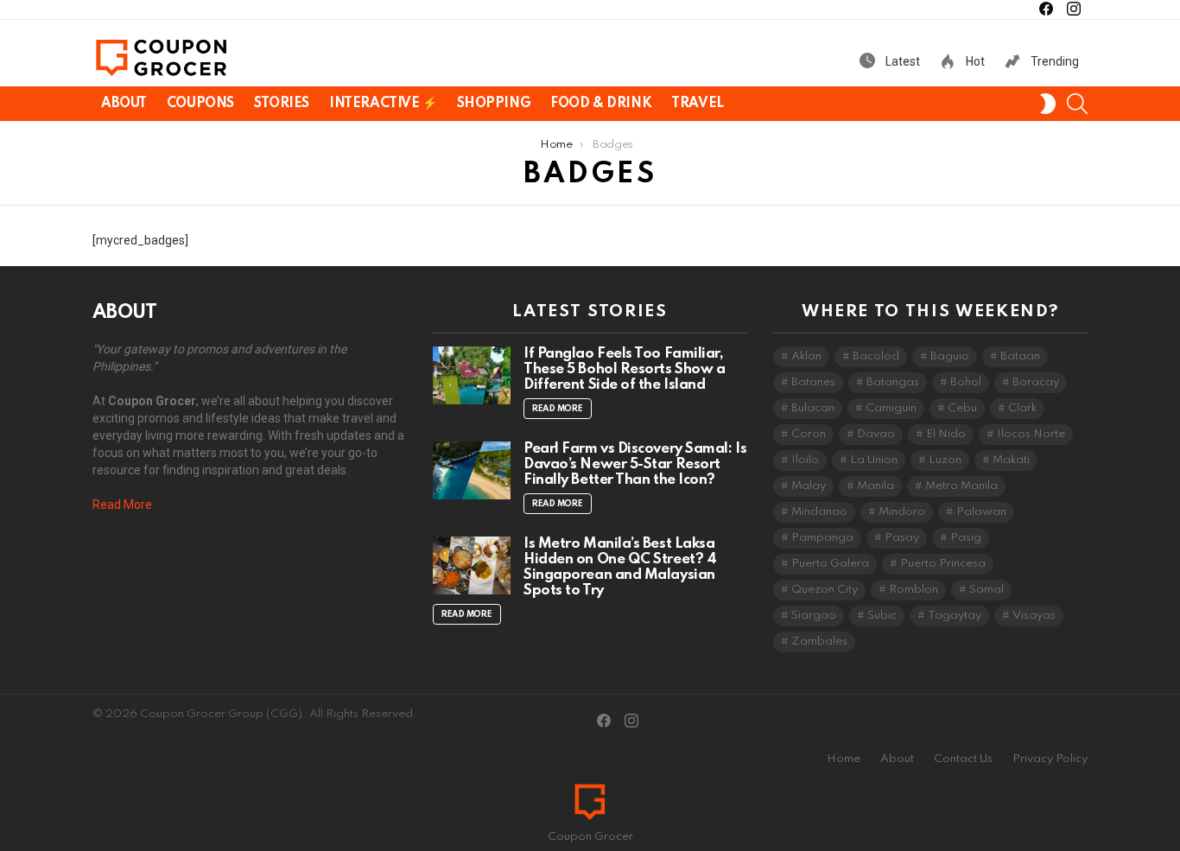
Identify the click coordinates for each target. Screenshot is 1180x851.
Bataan (1020, 356)
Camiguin (891, 408)
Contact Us (963, 759)
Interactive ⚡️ (383, 104)
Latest (901, 61)
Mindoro (902, 512)
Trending (1053, 61)
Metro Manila (961, 486)
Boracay (1035, 382)
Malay (808, 486)
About (124, 104)
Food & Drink (600, 104)
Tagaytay (954, 615)
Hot (974, 61)
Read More (122, 504)
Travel (697, 104)
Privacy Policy (1050, 759)
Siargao (813, 615)
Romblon (913, 589)
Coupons (200, 104)
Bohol (965, 382)
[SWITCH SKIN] (1047, 103)
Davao (876, 434)
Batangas (892, 382)
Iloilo (805, 460)
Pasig (965, 537)
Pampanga (822, 537)
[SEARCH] (1077, 103)
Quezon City (824, 589)
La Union (874, 460)
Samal (986, 589)
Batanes (813, 382)
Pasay (902, 537)
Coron (808, 434)
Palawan (981, 512)
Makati (1011, 460)
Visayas (1034, 615)
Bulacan (812, 408)
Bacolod (876, 356)
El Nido (946, 434)
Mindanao (819, 512)
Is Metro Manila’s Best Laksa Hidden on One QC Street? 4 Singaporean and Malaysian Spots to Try (619, 567)
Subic (882, 615)
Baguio (949, 356)
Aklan (806, 356)
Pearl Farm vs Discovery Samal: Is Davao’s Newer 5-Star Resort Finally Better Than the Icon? (634, 464)
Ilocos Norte (1031, 434)
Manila (875, 486)
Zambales (819, 641)
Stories (281, 104)
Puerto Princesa (943, 563)
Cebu (962, 408)
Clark (1022, 408)
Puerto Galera (830, 563)
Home (843, 759)
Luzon (945, 460)
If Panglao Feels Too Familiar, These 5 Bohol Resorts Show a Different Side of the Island (624, 369)
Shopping (494, 104)
